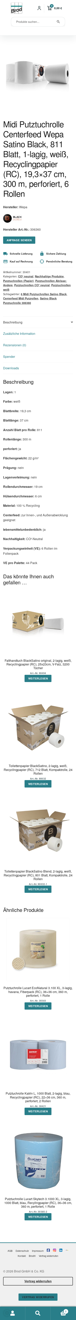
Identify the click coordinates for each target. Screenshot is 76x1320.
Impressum (38, 1250)
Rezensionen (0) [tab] (14, 345)
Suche (38, 1313)
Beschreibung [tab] (12, 322)
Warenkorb (58, 1310)
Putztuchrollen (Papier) (18, 281)
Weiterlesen (38, 678)
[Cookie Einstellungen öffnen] (7, 1315)
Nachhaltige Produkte (49, 276)
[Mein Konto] (39, 8)
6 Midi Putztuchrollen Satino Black (44, 294)
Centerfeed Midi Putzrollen (20, 298)
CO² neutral (25, 276)
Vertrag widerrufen (48, 1255)
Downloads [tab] (11, 368)
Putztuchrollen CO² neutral (32, 285)
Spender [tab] (9, 356)
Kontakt (22, 1255)
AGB (10, 1250)
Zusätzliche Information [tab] (19, 333)
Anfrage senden (19, 240)
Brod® (32, 1255)
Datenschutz (22, 1250)
